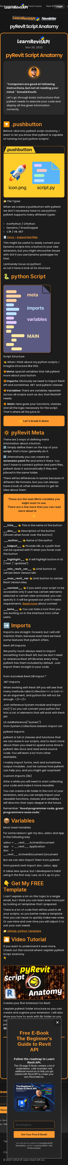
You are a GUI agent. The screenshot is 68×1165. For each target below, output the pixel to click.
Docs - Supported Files (22, 237)
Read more (30, 604)
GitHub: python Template (24, 931)
